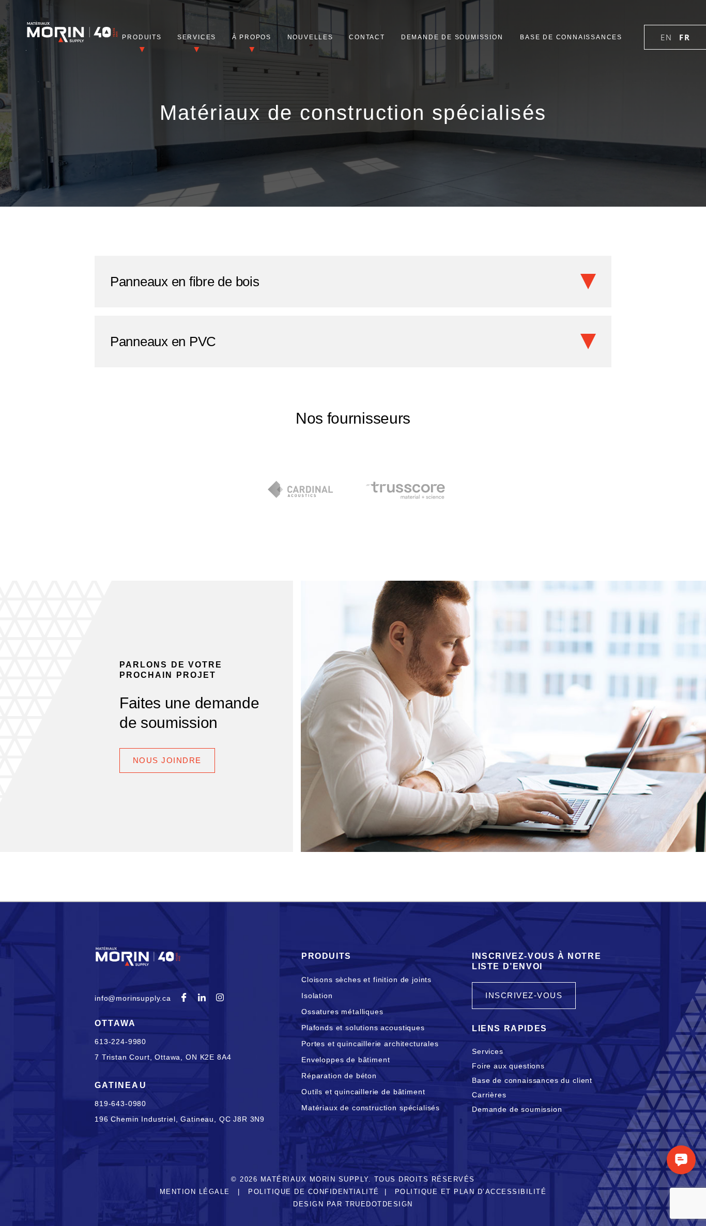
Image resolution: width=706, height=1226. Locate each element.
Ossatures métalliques (342, 1011)
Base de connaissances (571, 37)
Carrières (489, 1095)
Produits (141, 37)
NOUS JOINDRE (167, 760)
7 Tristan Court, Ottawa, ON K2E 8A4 (163, 1057)
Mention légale (195, 1192)
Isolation (317, 995)
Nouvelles (310, 37)
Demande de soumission (452, 37)
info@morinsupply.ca (133, 998)
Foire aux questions (508, 1066)
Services (196, 37)
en (666, 37)
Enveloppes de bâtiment (345, 1060)
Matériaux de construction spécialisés (370, 1108)
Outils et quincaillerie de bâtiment (363, 1092)
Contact (367, 37)
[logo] (72, 38)
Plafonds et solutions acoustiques (363, 1027)
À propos (251, 37)
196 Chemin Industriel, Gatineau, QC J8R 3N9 (180, 1119)
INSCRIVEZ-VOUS (523, 995)
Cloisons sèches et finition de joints (366, 979)
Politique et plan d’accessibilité (470, 1192)
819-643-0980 (120, 1103)
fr (684, 37)
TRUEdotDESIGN (379, 1204)
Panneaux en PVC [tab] (163, 341)
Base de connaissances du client (532, 1080)
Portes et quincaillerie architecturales (370, 1043)
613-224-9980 (120, 1041)
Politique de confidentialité (313, 1192)
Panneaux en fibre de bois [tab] (184, 281)
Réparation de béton (339, 1076)
